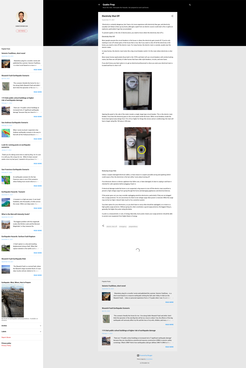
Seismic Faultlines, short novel (114, 286)
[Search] (190, 5)
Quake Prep (109, 4)
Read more (169, 302)
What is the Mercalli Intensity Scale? (16, 214)
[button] (172, 16)
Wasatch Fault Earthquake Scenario (116, 308)
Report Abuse (6, 337)
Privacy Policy (6, 345)
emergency (122, 226)
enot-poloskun (149, 359)
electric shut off (112, 226)
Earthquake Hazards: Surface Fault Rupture (18, 236)
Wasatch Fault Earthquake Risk (14, 259)
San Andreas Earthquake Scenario (15, 123)
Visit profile (21, 31)
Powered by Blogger (145, 355)
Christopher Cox (22, 26)
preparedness (133, 226)
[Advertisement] (185, 40)
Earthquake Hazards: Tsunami (13, 192)
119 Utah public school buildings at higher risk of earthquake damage (129, 330)
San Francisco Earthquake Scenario (15, 169)
